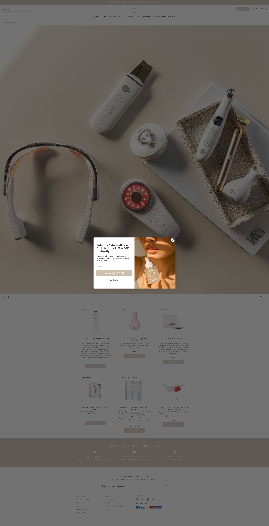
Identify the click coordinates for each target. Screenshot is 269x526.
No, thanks (114, 280)
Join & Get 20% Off (114, 273)
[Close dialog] (173, 240)
